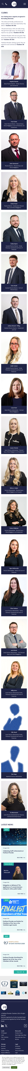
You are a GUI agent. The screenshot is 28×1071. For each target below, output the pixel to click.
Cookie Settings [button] (6, 1067)
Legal (16, 1052)
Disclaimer (17, 1046)
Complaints (18, 1048)
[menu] (25, 4)
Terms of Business (19, 1050)
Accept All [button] (14, 1067)
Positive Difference (5, 1052)
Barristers (3, 1046)
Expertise (3, 1048)
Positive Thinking (5, 1050)
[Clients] (4, 984)
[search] (2, 4)
